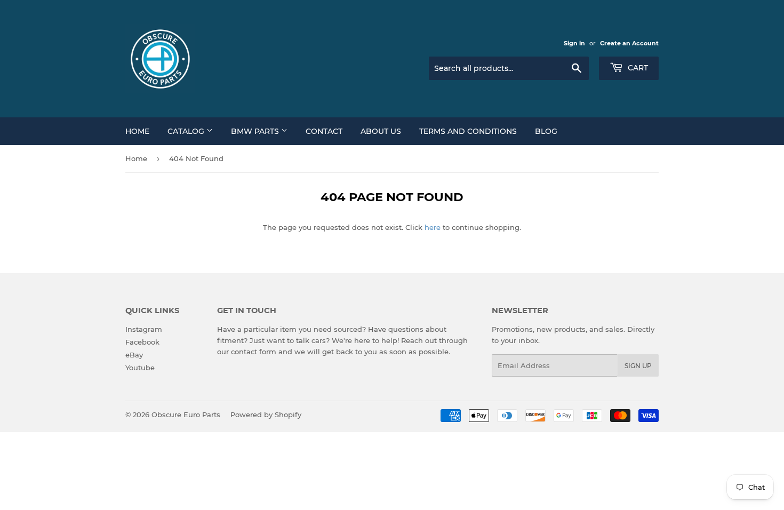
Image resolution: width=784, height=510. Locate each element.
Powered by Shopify (265, 414)
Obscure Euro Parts (185, 414)
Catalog (186, 131)
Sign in (574, 43)
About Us (381, 131)
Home (137, 131)
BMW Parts (256, 131)
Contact (324, 131)
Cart (637, 68)
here (433, 227)
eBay (134, 354)
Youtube (140, 367)
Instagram (143, 329)
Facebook (142, 342)
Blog (546, 131)
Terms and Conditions (468, 131)
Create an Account (629, 43)
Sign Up (638, 366)
